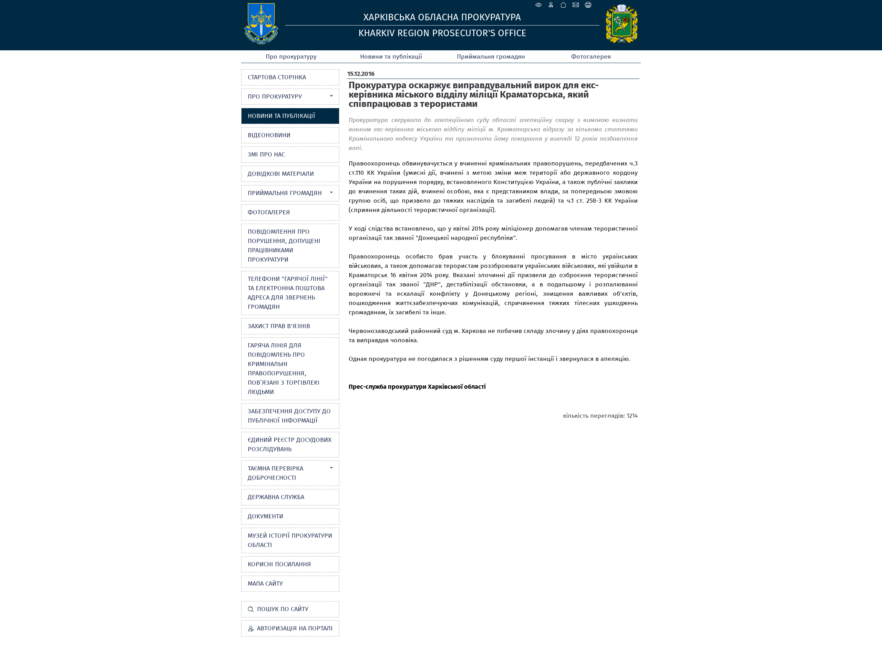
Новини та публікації (391, 56)
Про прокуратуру (291, 56)
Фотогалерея (591, 56)
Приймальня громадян (491, 56)
